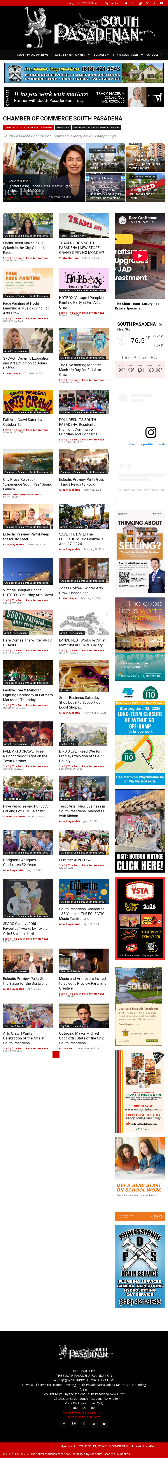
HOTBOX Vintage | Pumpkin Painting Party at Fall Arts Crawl (81, 302)
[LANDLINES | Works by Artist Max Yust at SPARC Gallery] (84, 622)
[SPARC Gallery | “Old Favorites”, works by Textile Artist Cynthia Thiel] (28, 898)
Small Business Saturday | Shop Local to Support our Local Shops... (80, 702)
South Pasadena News (32, 54)
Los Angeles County (102, 150)
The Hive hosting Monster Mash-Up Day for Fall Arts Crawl (80, 370)
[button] (126, 3)
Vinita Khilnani (69, 258)
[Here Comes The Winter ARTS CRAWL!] (28, 622)
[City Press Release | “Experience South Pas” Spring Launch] (28, 461)
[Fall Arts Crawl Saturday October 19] (28, 402)
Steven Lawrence (14, 816)
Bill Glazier (66, 1048)
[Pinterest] (147, 3)
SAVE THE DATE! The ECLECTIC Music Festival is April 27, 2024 (81, 539)
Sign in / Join (112, 3)
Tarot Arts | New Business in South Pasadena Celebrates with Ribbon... (82, 811)
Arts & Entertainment (71, 54)
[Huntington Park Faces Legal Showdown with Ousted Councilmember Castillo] (105, 157)
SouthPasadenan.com (134, 489)
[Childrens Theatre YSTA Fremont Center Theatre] (140, 959)
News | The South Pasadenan (26, 196)
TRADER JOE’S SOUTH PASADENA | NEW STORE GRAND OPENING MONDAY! (81, 248)
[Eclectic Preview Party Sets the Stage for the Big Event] (28, 961)
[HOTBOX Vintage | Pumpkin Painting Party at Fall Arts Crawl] (84, 280)
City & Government (126, 54)
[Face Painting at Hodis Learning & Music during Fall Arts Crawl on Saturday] (28, 283)
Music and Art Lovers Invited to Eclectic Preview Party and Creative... (83, 983)
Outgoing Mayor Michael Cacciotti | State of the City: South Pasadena (81, 1038)
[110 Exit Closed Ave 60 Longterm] (140, 784)
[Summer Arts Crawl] (84, 842)
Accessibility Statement (84, 1417)
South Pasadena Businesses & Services (96, 127)
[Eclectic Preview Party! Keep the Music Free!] (28, 516)
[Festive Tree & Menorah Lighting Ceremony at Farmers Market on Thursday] (28, 672)
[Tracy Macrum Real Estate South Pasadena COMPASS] (84, 97)
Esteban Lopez (12, 373)
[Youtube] (161, 3)
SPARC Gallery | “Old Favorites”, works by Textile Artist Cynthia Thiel (25, 928)
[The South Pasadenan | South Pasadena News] (84, 27)
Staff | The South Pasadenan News (25, 258)
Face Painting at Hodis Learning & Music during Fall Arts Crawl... (26, 308)
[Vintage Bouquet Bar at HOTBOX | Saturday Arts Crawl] (28, 571)
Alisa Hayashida (69, 489)
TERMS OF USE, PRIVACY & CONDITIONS (103, 1446)
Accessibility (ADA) (143, 1446)
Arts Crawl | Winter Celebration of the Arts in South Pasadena (23, 1038)
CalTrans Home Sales (142, 176)
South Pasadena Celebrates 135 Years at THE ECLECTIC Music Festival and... (82, 914)
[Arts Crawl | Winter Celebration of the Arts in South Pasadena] (28, 1016)
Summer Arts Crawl (75, 860)
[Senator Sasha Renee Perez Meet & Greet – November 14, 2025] (44, 175)
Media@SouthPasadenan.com (84, 1412)
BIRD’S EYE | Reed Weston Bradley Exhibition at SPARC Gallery (81, 756)
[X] (154, 3)
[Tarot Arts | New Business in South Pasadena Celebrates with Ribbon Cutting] (84, 788)
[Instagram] (140, 3)
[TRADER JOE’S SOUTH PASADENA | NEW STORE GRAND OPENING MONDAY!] (84, 225)
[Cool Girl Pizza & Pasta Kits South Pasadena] (140, 1132)
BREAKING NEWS (13, 799)
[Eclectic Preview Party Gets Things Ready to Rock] (84, 461)
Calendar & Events (20, 181)
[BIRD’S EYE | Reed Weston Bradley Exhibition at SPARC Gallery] (84, 733)
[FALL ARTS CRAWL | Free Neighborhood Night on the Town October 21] (28, 733)
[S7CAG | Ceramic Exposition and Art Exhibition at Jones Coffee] (28, 340)
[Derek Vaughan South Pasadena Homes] (138, 1045)
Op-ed (133, 143)
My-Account (68, 1446)
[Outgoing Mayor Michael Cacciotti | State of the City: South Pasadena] (84, 1016)
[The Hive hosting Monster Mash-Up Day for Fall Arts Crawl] (84, 343)
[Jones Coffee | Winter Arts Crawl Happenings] (84, 570)
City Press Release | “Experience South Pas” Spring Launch (27, 484)
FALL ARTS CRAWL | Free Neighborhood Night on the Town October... (25, 756)
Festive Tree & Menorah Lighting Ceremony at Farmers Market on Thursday (28, 695)
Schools (152, 54)
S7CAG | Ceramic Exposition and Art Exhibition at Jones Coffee (26, 363)
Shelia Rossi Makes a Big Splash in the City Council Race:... (23, 248)
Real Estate (63, 127)
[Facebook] (133, 3)
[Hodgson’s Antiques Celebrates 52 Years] (28, 842)
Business (100, 54)
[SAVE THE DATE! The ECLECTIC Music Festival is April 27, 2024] (84, 516)
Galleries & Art (68, 744)
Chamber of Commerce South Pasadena (28, 127)
